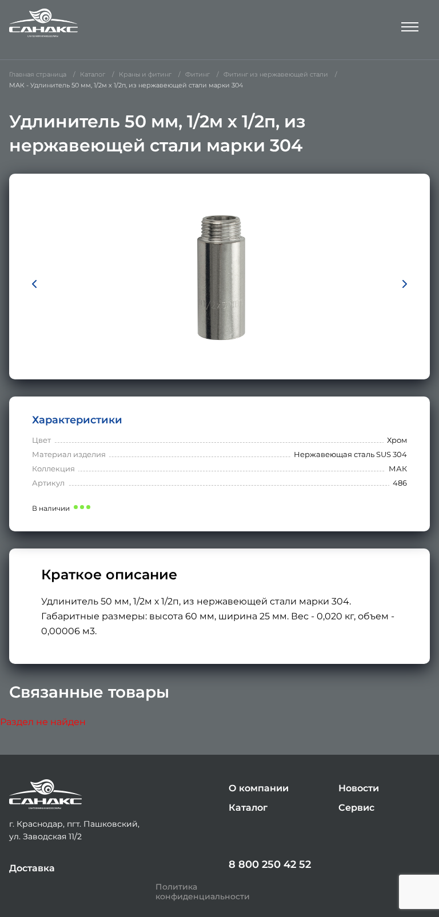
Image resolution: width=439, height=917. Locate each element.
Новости (358, 788)
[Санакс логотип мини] (45, 794)
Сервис (356, 807)
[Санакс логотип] (43, 23)
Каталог (248, 807)
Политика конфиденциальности (202, 892)
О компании (259, 788)
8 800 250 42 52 (270, 864)
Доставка (32, 868)
